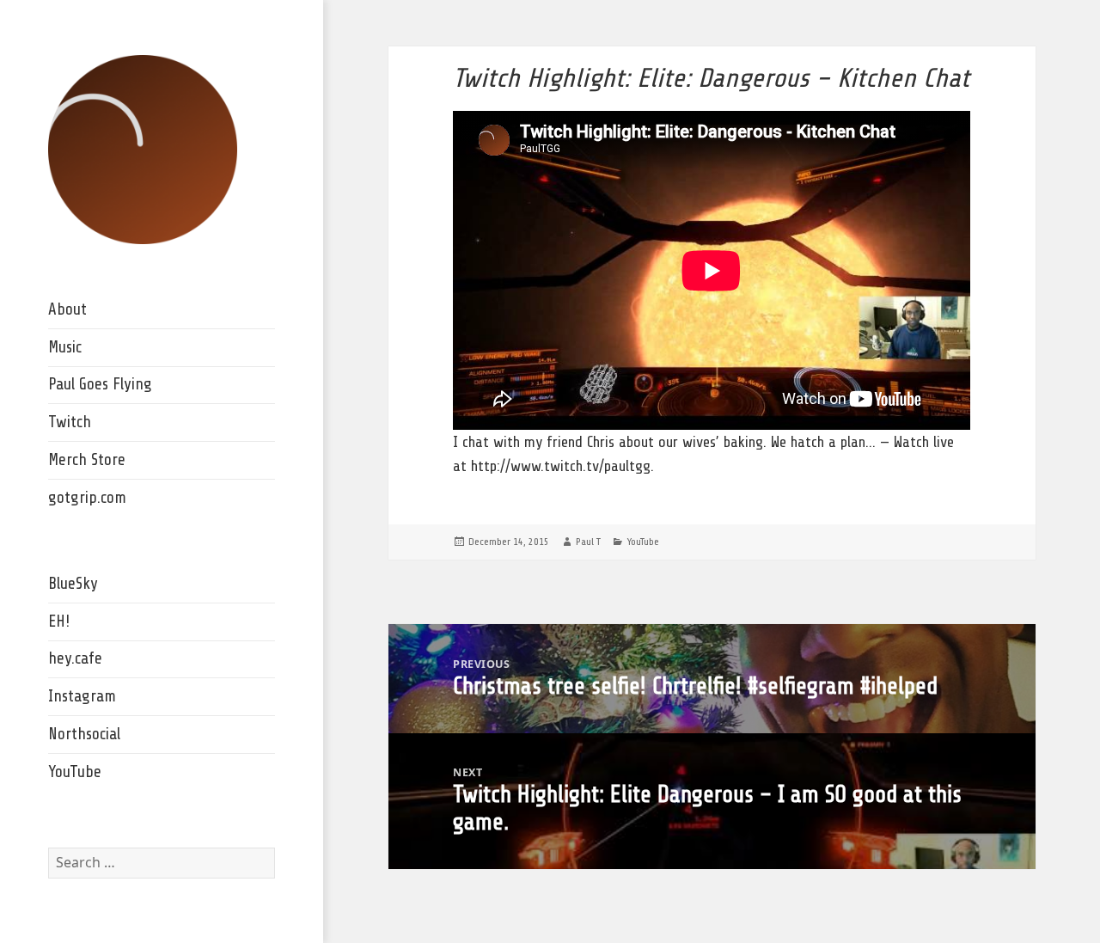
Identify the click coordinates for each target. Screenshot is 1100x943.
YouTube (74, 771)
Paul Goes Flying (100, 384)
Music (65, 347)
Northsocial (84, 734)
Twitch (69, 422)
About (67, 309)
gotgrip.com (87, 497)
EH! (59, 621)
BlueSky (73, 583)
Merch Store (86, 459)
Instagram (82, 696)
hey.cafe (75, 658)
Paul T (588, 542)
